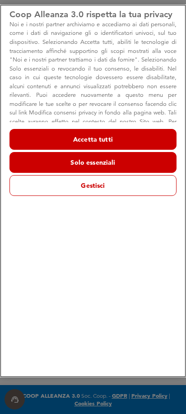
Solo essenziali (92, 162)
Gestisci (93, 185)
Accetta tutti (93, 139)
